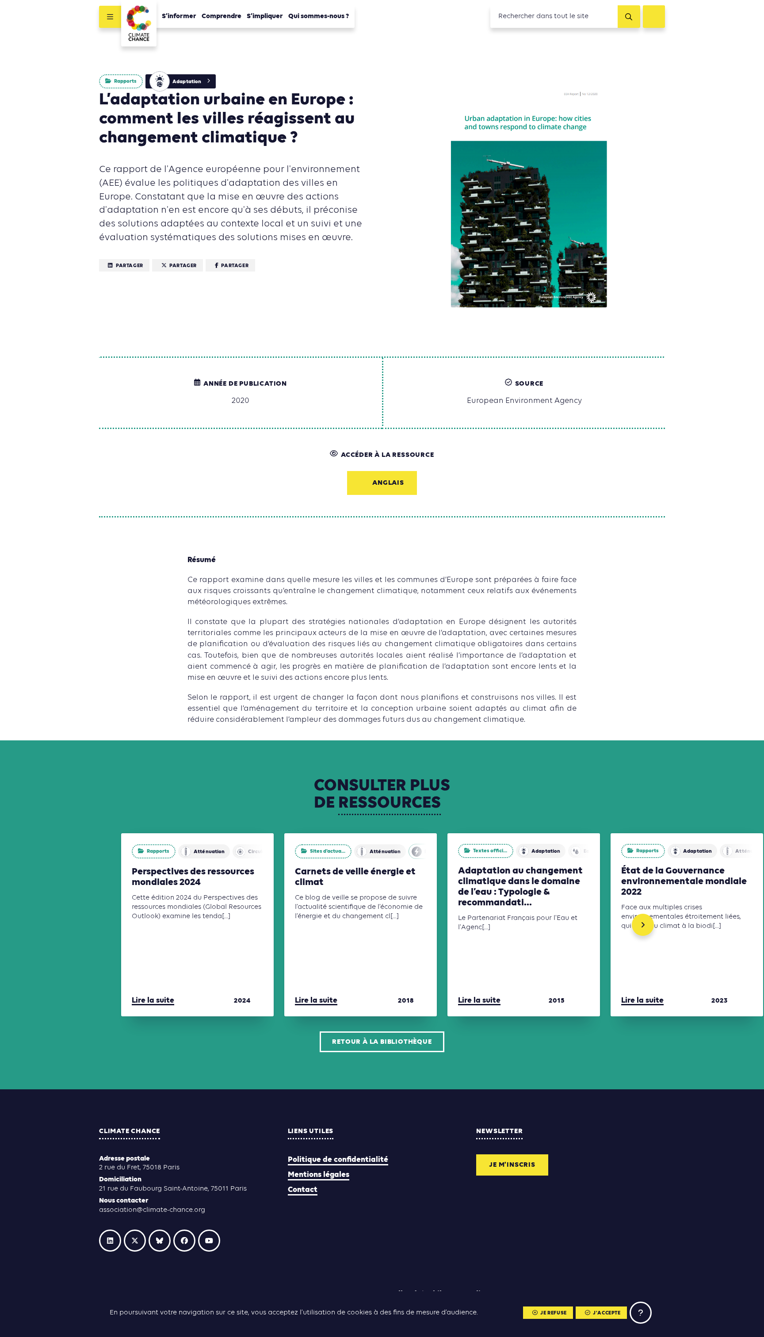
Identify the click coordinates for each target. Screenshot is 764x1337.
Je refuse (553, 1313)
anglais (388, 483)
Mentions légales (318, 1175)
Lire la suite (153, 1000)
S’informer (179, 16)
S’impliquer (265, 16)
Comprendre (221, 16)
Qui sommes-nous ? (318, 16)
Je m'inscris (512, 1165)
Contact (302, 1190)
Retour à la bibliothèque (382, 1042)
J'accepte (606, 1313)
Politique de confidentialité (338, 1160)
